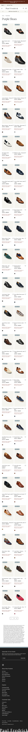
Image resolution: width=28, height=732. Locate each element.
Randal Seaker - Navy (18, 437)
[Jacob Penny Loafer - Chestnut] (2, 473)
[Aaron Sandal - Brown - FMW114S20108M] (8, 597)
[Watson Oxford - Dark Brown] (14, 586)
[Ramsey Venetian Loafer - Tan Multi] (2, 387)
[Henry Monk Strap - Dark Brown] (2, 359)
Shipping (3, 708)
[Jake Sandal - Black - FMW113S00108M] (8, 285)
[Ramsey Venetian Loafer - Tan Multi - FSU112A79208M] (8, 370)
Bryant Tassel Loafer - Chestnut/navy (18, 210)
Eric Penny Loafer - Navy (19, 238)
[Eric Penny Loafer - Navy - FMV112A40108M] (20, 229)
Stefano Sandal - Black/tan (19, 41)
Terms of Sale (4, 715)
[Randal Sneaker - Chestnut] (2, 529)
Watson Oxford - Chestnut (19, 98)
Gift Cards (4, 690)
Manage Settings (4, 722)
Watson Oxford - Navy (6, 238)
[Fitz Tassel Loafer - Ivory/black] (2, 160)
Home (3, 15)
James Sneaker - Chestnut (7, 98)
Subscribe (23, 658)
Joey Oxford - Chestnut (18, 551)
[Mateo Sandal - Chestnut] (2, 415)
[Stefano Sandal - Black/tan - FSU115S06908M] (20, 31)
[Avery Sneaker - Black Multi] (14, 77)
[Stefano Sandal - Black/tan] (14, 47)
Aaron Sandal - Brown (6, 607)
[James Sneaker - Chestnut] (2, 104)
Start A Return (4, 707)
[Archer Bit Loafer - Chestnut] (14, 473)
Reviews (3, 681)
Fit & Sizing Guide (5, 687)
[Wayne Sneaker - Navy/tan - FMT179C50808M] (8, 116)
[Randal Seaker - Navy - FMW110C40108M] (20, 427)
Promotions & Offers (6, 689)
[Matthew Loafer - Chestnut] (14, 159)
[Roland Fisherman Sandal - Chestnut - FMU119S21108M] (20, 484)
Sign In (2, 5)
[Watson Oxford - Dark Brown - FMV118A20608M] (20, 569)
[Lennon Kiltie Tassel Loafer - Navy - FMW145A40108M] (20, 172)
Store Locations (5, 672)
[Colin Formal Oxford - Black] (2, 217)
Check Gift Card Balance (7, 712)
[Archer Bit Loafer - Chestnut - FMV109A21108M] (20, 456)
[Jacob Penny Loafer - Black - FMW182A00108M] (8, 313)
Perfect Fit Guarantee (6, 676)
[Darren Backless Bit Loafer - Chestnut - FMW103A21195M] (20, 513)
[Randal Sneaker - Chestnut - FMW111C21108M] (8, 513)
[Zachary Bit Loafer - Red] (14, 613)
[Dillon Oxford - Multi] (2, 557)
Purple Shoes (8, 15)
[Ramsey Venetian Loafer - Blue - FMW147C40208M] (20, 399)
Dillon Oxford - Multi (6, 551)
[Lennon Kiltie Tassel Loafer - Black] (2, 501)
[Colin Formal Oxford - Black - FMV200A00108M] (8, 200)
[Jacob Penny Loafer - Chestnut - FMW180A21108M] (8, 456)
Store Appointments (6, 674)
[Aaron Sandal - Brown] (2, 613)
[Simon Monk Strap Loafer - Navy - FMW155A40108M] (20, 285)
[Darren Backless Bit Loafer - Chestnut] (14, 530)
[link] (13, 11)
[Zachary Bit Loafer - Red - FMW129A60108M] (20, 597)
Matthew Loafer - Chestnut (19, 152)
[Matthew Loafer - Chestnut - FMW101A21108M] (20, 143)
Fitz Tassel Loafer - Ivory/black (5, 153)
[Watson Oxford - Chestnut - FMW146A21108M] (20, 88)
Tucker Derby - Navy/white (19, 125)
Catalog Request (5, 713)
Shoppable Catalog (5, 695)
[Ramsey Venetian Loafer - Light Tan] (2, 77)
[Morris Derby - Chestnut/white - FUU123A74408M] (20, 370)
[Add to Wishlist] (13, 40)
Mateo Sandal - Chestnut (7, 408)
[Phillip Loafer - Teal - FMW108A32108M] (8, 256)
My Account (4, 705)
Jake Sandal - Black (6, 294)
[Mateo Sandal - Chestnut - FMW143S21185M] (8, 399)
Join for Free (9, 5)
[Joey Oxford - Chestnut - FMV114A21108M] (20, 541)
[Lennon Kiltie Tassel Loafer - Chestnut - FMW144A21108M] (8, 172)
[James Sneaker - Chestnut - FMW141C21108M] (8, 88)
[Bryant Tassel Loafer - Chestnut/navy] (14, 217)
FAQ (3, 703)
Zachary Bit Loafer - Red (19, 607)
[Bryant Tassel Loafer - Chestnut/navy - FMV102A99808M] (20, 200)
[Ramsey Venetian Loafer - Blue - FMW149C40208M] (20, 313)
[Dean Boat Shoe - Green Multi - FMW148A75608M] (8, 569)
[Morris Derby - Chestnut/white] (14, 387)
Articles (3, 677)
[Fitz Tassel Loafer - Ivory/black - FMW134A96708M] (8, 143)
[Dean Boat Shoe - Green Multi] (2, 586)
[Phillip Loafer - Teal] (2, 272)
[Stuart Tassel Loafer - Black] (2, 48)
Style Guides (4, 692)
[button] (25, 11)
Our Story (4, 671)
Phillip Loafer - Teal (6, 265)
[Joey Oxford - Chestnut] (14, 557)
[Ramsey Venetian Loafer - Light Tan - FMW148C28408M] (8, 60)
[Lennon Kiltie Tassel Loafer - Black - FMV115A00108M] (8, 484)
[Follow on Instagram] (3, 665)
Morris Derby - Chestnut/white (17, 380)
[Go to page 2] (16, 618)
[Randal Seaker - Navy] (14, 443)
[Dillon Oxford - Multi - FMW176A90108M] (8, 541)
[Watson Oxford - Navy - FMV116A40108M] (8, 229)
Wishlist (3, 710)
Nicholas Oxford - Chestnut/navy (17, 266)
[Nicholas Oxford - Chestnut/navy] (14, 273)
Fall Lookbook (4, 694)
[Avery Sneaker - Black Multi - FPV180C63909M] (20, 60)
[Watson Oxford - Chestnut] (14, 104)
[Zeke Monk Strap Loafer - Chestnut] (2, 444)
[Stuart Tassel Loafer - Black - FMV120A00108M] (8, 31)
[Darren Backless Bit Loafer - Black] (14, 359)
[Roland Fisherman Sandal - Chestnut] (14, 501)
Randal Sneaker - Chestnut (7, 522)
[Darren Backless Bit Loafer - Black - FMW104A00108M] (20, 342)
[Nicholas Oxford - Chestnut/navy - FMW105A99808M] (20, 256)
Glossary (3, 679)
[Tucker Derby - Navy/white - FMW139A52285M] (20, 116)
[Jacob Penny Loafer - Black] (2, 330)
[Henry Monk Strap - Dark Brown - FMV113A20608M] (8, 342)
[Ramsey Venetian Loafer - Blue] (14, 330)
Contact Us (4, 702)
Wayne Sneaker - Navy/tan (7, 125)
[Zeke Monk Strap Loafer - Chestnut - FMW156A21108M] (8, 427)
